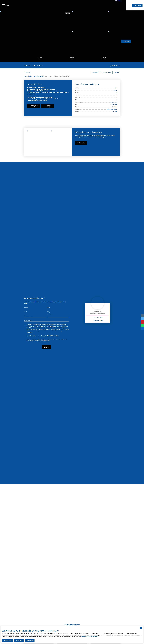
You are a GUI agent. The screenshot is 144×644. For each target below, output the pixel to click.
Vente (25, 76)
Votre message (28, 320)
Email (25, 312)
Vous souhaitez (50, 314)
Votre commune (28, 316)
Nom (48, 307)
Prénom (26, 307)
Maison (30, 76)
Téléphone (50, 312)
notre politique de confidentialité (89, 636)
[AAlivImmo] (120, 5)
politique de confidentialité (42, 340)
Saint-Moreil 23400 (39, 76)
